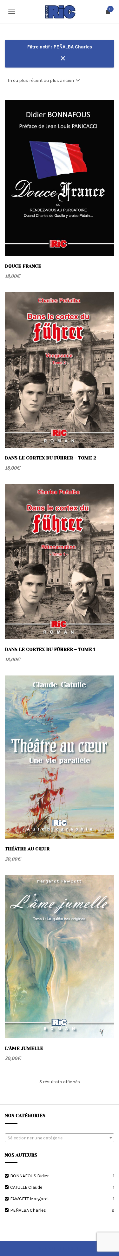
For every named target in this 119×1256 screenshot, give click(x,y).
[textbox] (59, 1138)
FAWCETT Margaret (29, 1199)
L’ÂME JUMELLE (24, 1048)
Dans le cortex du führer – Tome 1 (50, 649)
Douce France (23, 266)
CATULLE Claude (26, 1187)
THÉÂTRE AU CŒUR (27, 848)
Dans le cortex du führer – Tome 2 (50, 457)
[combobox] (59, 1137)
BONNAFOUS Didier (29, 1176)
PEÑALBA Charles (28, 1210)
